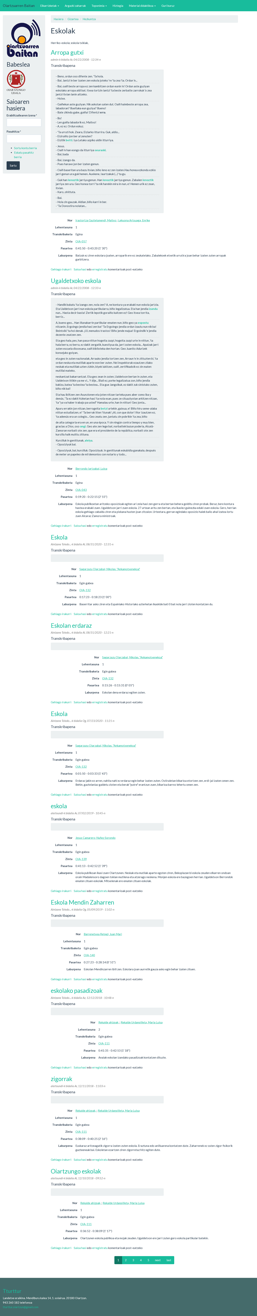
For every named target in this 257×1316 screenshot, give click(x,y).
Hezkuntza (89, 19)
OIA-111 (104, 1043)
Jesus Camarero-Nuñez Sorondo (95, 837)
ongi (83, 426)
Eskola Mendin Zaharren (82, 902)
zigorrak (61, 1078)
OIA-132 (85, 590)
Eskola (59, 537)
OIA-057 (81, 241)
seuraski (100, 150)
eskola (59, 806)
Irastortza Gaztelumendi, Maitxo (96, 220)
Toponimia (98, 5)
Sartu (13, 165)
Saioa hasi (80, 269)
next (158, 1260)
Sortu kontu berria (25, 148)
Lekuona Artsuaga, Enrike (134, 220)
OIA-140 (89, 955)
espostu (143, 322)
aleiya (88, 440)
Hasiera (58, 19)
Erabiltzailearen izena (22, 115)
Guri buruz (167, 5)
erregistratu (100, 269)
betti (69, 140)
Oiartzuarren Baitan (19, 5)
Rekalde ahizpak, (108, 1022)
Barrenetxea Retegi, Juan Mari (103, 934)
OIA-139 (81, 859)
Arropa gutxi (67, 52)
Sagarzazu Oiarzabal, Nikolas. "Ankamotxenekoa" (109, 569)
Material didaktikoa (141, 5)
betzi (104, 408)
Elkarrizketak (48, 5)
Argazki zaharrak (75, 5)
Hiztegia (118, 5)
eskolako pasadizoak (77, 990)
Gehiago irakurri (61, 269)
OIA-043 (81, 489)
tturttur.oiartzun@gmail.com (20, 1307)
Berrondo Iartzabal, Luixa (91, 468)
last (169, 1260)
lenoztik (73, 180)
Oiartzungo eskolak (76, 1171)
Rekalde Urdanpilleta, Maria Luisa (142, 1022)
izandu (153, 308)
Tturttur (12, 1291)
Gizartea (73, 19)
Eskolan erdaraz (71, 625)
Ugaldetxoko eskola (76, 280)
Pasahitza (14, 131)
